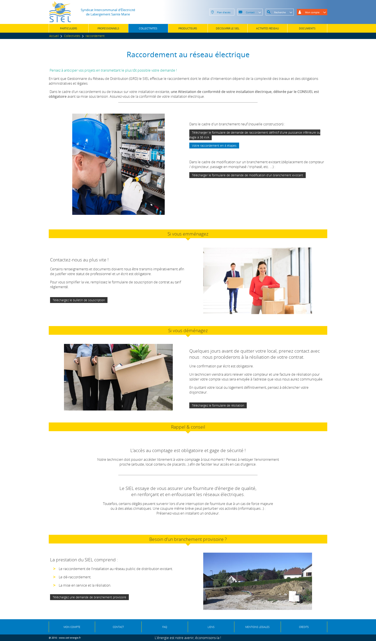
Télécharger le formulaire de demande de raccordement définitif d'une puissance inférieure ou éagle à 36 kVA (254, 134)
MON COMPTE (72, 627)
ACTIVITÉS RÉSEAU (267, 28)
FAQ (164, 627)
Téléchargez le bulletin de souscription (79, 300)
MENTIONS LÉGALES (257, 627)
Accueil (54, 36)
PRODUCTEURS (187, 28)
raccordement (95, 36)
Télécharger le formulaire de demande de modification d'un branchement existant (247, 175)
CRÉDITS (304, 627)
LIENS (211, 627)
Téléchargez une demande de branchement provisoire (89, 597)
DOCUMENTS (307, 28)
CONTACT (118, 627)
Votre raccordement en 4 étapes (214, 145)
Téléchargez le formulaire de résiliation (218, 405)
